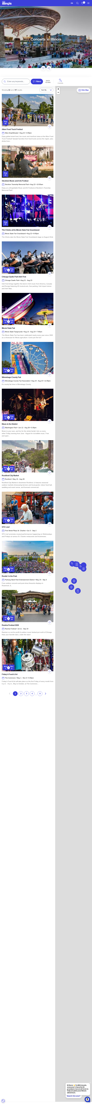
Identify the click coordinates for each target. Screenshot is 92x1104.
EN (72, 3)
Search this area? (73, 1096)
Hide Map (85, 90)
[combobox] (72, 3)
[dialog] (3, 1101)
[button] (71, 587)
